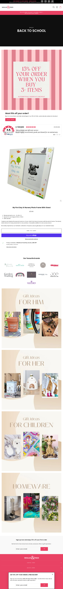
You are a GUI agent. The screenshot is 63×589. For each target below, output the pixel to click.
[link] (31, 130)
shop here (10, 119)
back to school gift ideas (35, 225)
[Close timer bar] (61, 1)
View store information (11, 247)
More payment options (31, 239)
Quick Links (31, 567)
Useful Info (31, 562)
